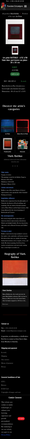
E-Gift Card (5, 389)
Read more (5, 304)
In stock (3, 352)
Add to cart (15, 74)
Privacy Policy (5, 435)
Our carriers (5, 360)
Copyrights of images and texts (11, 392)
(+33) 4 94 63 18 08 (17, 1)
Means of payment (7, 363)
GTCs (3, 381)
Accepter (21, 418)
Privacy (3, 367)
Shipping (4, 356)
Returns (3, 385)
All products (10, 14)
